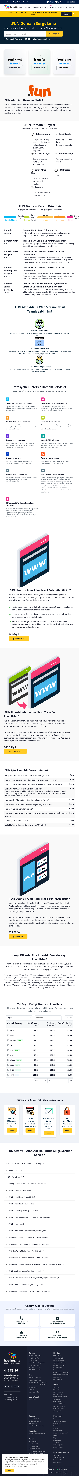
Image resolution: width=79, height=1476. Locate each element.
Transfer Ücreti (64, 1024)
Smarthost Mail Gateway (36, 1426)
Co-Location (57, 1399)
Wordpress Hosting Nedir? (37, 1453)
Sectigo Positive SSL (35, 1380)
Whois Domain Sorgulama (37, 1363)
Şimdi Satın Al (18, 638)
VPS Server (56, 1390)
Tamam (9, 1470)
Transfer (13, 39)
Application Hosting (59, 1363)
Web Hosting (57, 1356)
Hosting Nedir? (33, 1441)
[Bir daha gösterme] (73, 14)
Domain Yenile (64, 67)
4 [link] (53, 1080)
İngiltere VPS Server (59, 1406)
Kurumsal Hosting (58, 1365)
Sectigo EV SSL (33, 1387)
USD (68, 1018)
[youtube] (18, 1386)
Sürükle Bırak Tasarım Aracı (37, 1434)
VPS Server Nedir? (34, 1446)
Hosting (28, 7)
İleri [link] (71, 1080)
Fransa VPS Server (58, 1408)
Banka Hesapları (58, 1447)
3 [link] (49, 1080)
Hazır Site (44, 7)
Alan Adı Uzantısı (14, 1023)
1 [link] (41, 1080)
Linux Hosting (57, 1370)
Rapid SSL (32, 1390)
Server (51, 6)
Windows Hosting (58, 1358)
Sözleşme (56, 1442)
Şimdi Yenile (18, 936)
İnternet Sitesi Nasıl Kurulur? (37, 1451)
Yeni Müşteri (57, 1455)
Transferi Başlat (39, 68)
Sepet (66, 2)
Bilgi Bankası (8, 2)
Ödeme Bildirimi (56, 1473)
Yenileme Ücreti (50, 1024)
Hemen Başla (66, 13)
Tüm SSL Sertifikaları (35, 1378)
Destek (19, 2)
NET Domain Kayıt (34, 1367)
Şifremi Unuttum (58, 1457)
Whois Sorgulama (37, 39)
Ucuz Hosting (57, 1379)
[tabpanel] (39, 1225)
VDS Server (56, 1387)
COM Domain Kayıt (34, 1365)
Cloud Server (57, 1401)
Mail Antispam (33, 1423)
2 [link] (45, 1080)
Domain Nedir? (33, 1444)
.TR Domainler (33, 1360)
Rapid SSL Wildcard (34, 1392)
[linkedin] (15, 1386)
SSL (56, 7)
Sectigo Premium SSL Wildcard (38, 1385)
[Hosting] (12, 7)
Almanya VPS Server (59, 1411)
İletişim (65, 1473)
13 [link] (66, 1080)
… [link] (62, 1080)
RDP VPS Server (58, 1392)
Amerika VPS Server (59, 1404)
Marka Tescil (62, 7)
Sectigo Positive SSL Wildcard (37, 1382)
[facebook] (5, 1386)
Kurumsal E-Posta (34, 1419)
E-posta (36, 7)
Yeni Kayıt (8, 76)
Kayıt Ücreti (32, 1024)
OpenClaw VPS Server (60, 1397)
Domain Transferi (34, 1358)
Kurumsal (71, 7)
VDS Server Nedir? (34, 1449)
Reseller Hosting (58, 1367)
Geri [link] (36, 1080)
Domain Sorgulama (35, 1356)
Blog (14, 2)
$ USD (72, 2)
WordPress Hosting (59, 1360)
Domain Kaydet (14, 68)
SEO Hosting (57, 1377)
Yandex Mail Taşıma (35, 1421)
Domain (21, 7)
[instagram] (12, 1386)
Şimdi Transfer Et (15, 751)
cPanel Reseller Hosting (60, 1372)
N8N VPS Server (58, 1394)
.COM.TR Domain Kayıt (35, 1370)
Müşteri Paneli (57, 1462)
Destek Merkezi (58, 1460)
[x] (8, 1386)
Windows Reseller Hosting (61, 1375)
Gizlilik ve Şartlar (58, 1445)
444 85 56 (25, 2)
